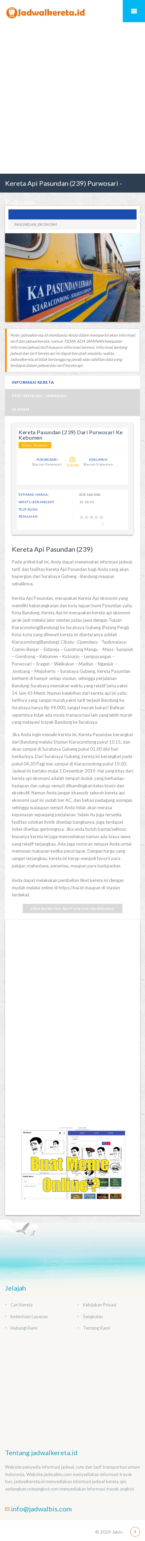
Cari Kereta (21, 1304)
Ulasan (20, 409)
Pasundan (72, 214)
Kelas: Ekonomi (35, 445)
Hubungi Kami (23, 1328)
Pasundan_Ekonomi (35, 224)
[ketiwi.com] (72, 1168)
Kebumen (98, 459)
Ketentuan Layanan (29, 1316)
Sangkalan (93, 1316)
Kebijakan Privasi (99, 1304)
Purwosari (47, 459)
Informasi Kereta (33, 382)
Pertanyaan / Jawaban (39, 395)
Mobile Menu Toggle (134, 11)
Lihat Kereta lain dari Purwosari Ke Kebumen (72, 908)
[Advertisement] (72, 98)
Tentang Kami (96, 1328)
